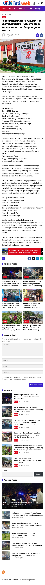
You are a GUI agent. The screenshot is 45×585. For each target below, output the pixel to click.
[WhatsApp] (41, 258)
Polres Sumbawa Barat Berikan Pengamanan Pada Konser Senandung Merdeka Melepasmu (32, 284)
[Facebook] (29, 258)
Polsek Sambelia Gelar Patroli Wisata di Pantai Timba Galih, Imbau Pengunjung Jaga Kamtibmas (10, 306)
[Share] (41, 35)
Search (4, 471)
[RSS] (3, 572)
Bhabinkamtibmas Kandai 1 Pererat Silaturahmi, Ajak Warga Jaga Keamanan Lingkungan (27, 524)
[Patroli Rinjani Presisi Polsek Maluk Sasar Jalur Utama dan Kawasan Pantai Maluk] (12, 273)
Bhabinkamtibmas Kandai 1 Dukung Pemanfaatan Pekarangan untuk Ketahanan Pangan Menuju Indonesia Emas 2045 (26, 534)
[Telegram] (37, 258)
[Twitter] (33, 258)
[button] (38, 3)
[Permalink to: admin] (4, 35)
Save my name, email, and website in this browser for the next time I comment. (22, 378)
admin (8, 34)
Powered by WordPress (10, 580)
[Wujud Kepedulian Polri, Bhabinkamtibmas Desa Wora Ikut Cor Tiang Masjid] (33, 317)
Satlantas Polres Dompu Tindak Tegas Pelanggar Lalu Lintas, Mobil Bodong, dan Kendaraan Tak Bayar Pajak (27, 514)
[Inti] (18, 3)
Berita (4, 17)
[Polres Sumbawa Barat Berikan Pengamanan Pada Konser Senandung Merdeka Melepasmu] (33, 273)
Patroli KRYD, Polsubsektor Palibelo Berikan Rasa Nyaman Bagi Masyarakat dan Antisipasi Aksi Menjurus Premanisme (27, 544)
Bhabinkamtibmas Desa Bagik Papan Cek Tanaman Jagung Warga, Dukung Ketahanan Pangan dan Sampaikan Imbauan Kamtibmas (11, 328)
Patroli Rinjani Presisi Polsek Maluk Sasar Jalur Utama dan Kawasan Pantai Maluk (11, 284)
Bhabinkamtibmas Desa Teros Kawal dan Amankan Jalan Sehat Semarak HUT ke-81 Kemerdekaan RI (32, 306)
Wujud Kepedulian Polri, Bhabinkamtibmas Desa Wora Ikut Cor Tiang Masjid (32, 328)
